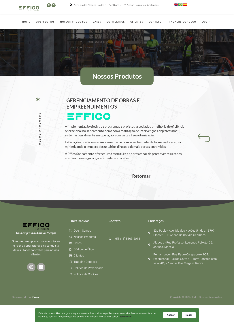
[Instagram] (49, 5)
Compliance (116, 21)
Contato (155, 21)
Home (26, 21)
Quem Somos (45, 21)
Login (206, 21)
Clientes (136, 21)
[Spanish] (185, 6)
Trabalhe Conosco (181, 21)
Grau (35, 297)
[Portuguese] (180, 6)
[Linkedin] (54, 5)
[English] (176, 6)
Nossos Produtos (73, 21)
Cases (97, 21)
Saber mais (125, 316)
